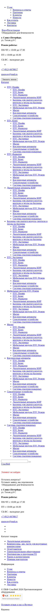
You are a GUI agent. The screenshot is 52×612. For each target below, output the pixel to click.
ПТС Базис (18, 92)
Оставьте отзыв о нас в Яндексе (16, 604)
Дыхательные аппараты (18, 541)
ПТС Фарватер (20, 95)
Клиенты (17, 15)
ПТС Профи (13, 87)
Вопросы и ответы (22, 10)
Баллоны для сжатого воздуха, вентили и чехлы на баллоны (28, 101)
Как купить (12, 20)
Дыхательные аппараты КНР (27, 97)
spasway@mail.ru (9, 74)
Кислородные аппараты (24, 113)
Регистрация (13, 30)
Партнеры (18, 12)
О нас (10, 7)
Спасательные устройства (25, 115)
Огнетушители (14, 549)
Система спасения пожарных (27, 118)
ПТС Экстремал (21, 105)
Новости (17, 17)
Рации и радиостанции (18, 557)
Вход (4, 30)
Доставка (11, 23)
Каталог (5, 82)
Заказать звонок (9, 79)
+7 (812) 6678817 (9, 69)
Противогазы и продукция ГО (22, 554)
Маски (16, 110)
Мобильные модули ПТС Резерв (29, 108)
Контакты (12, 25)
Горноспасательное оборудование (23, 551)
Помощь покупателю (17, 559)
